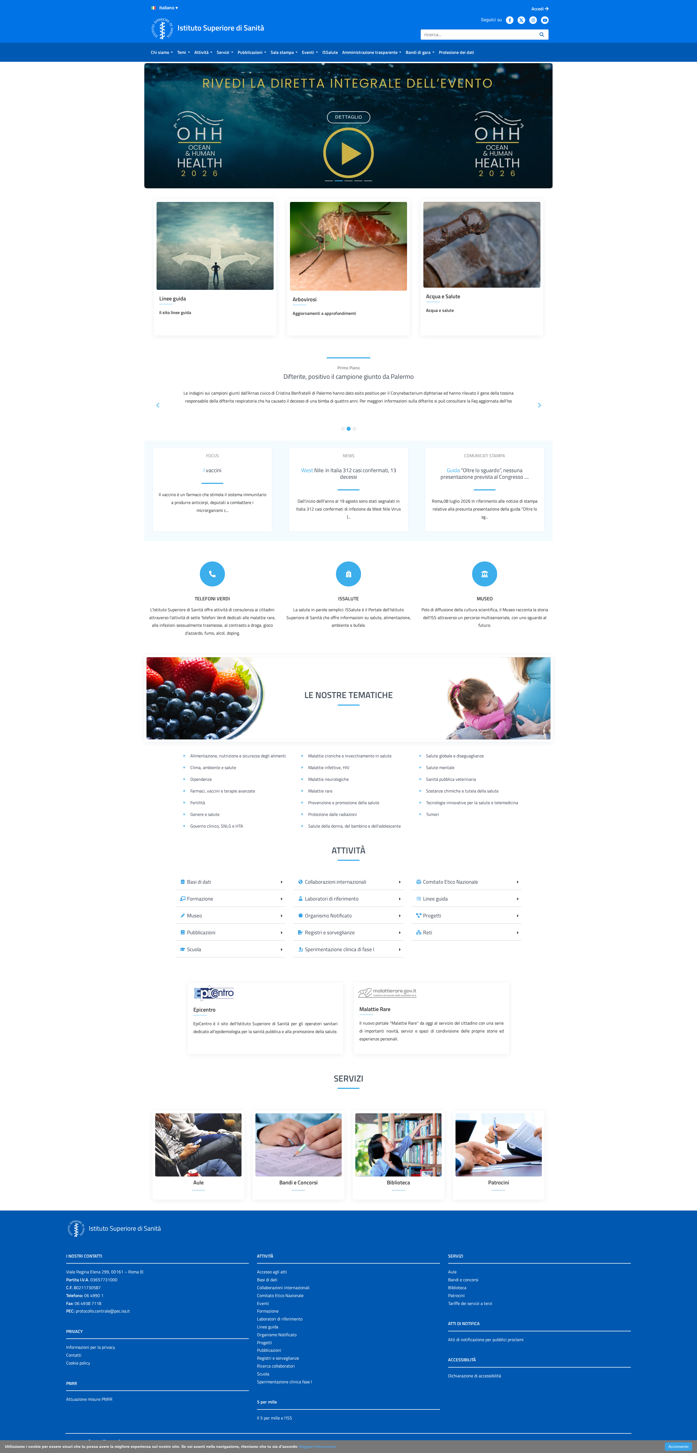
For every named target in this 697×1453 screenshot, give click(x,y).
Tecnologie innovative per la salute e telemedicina (472, 802)
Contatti (73, 1355)
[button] (175, 125)
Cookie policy (78, 1363)
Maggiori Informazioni (317, 1446)
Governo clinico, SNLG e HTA (216, 826)
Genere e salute (204, 814)
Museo (485, 598)
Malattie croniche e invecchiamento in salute (350, 755)
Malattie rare (320, 791)
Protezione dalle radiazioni (332, 814)
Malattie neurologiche (328, 779)
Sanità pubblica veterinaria (451, 779)
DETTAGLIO (348, 145)
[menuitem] (162, 52)
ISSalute (348, 598)
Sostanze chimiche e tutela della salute (462, 791)
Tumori (432, 814)
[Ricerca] (541, 34)
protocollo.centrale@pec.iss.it (103, 1311)
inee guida (181, 312)
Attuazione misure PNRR (89, 1399)
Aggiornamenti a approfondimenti (324, 313)
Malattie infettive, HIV (328, 767)
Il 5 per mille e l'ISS (274, 1418)
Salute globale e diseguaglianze (455, 755)
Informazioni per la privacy (90, 1347)
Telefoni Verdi (212, 598)
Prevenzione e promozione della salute (343, 802)
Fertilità (197, 802)
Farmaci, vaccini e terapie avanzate (222, 791)
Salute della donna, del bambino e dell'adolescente (354, 826)
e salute (446, 310)
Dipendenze (201, 779)
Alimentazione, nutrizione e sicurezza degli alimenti (238, 755)
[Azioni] (153, 8)
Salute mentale (440, 767)
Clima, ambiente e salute (213, 767)
